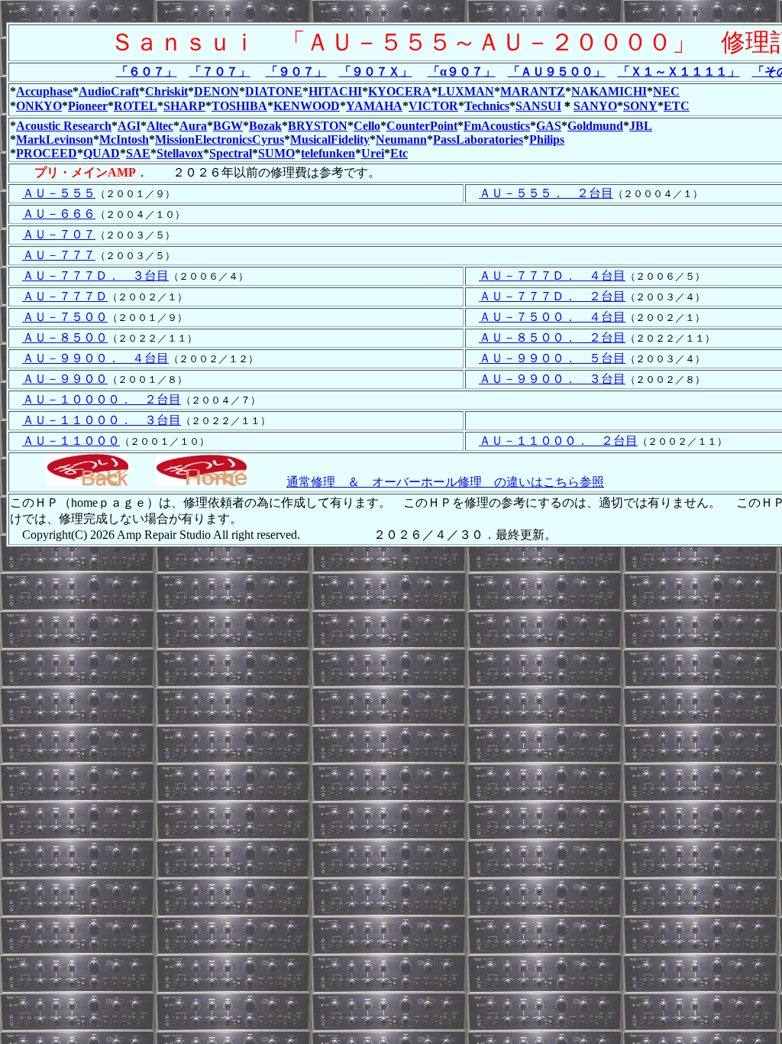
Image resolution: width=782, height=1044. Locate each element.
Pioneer (88, 105)
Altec (160, 125)
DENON (216, 91)
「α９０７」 (462, 71)
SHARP (184, 105)
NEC (666, 91)
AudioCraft (109, 91)
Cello (367, 125)
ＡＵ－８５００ (65, 337)
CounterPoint (421, 125)
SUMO (276, 153)
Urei (372, 153)
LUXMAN (466, 91)
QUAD (101, 153)
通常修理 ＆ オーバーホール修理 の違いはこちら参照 (445, 481)
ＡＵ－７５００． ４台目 (552, 316)
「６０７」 (146, 71)
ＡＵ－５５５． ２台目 (546, 192)
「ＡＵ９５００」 (557, 71)
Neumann (401, 139)
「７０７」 (219, 71)
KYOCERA (399, 91)
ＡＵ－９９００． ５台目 (552, 358)
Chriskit (166, 91)
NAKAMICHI (609, 91)
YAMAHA (374, 105)
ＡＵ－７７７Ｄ (65, 296)
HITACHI (335, 91)
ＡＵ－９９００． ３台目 (552, 378)
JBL (640, 125)
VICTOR (433, 105)
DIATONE (273, 91)
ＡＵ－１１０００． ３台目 (101, 419)
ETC (677, 105)
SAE (138, 153)
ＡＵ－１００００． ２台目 (101, 399)
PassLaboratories (478, 139)
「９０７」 (296, 71)
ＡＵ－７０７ (58, 234)
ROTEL (135, 105)
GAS (548, 125)
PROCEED (46, 153)
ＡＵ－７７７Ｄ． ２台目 (552, 296)
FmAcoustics (497, 125)
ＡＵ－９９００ (65, 378)
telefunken (328, 153)
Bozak (265, 125)
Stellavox (180, 153)
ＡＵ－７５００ (65, 316)
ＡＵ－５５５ (58, 192)
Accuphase (44, 91)
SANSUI (538, 105)
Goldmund (595, 125)
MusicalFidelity (330, 139)
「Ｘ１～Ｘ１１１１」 (679, 71)
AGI (129, 125)
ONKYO (39, 105)
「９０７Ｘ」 (375, 71)
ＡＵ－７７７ (58, 254)
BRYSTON (317, 125)
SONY (640, 105)
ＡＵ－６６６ (58, 213)
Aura (193, 125)
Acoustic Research (63, 125)
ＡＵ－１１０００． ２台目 (558, 440)
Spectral (230, 153)
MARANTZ (532, 91)
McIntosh (124, 139)
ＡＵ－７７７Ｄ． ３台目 (95, 275)
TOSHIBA (239, 105)
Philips (546, 139)
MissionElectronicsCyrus (219, 139)
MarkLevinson (54, 139)
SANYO (595, 105)
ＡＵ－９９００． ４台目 (95, 358)
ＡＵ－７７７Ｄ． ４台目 (552, 275)
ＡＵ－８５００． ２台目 (552, 337)
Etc (399, 153)
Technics (486, 105)
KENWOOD (306, 105)
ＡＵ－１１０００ (71, 440)
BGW (228, 125)
